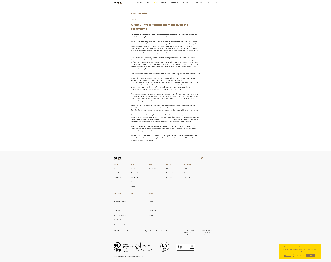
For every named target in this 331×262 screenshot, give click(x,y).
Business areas (135, 177)
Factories (151, 206)
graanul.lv (116, 172)
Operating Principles (119, 219)
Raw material (170, 172)
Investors (199, 2)
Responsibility (187, 2)
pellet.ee (116, 168)
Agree (310, 255)
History (133, 186)
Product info (169, 168)
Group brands (135, 182)
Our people (117, 210)
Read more (287, 255)
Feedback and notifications (121, 224)
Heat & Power (175, 2)
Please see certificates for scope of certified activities (128, 256)
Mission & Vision (135, 172)
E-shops (151, 201)
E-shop (139, 2)
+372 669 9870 (209, 230)
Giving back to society (120, 215)
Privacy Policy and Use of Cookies (148, 231)
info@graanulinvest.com (207, 234)
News (155, 2)
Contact (208, 2)
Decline (298, 255)
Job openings (152, 210)
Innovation (169, 177)
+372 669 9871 (207, 232)
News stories (152, 168)
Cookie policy (164, 231)
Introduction (134, 168)
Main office (152, 197)
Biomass (164, 2)
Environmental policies (120, 201)
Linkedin (151, 215)
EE (216, 2)
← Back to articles (139, 13)
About (148, 2)
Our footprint (117, 197)
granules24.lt (117, 177)
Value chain (117, 206)
